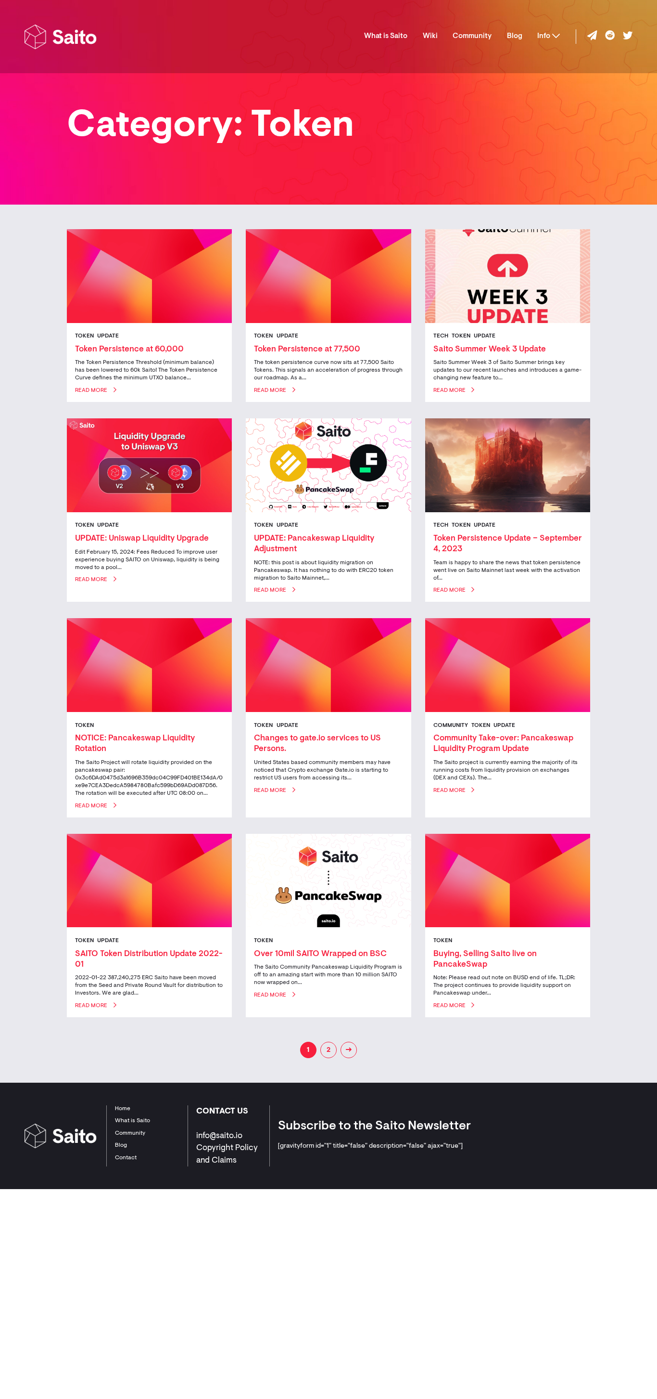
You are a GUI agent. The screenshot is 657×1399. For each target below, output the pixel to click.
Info (543, 36)
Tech (440, 336)
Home (122, 1109)
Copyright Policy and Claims (227, 1154)
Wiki (430, 36)
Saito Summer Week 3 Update (489, 349)
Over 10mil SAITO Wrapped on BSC (320, 954)
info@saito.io (219, 1136)
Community (472, 36)
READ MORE (91, 390)
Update (108, 336)
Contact (126, 1158)
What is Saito (385, 36)
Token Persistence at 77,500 (307, 349)
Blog (514, 36)
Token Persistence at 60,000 (129, 349)
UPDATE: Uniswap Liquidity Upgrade (142, 538)
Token (84, 336)
